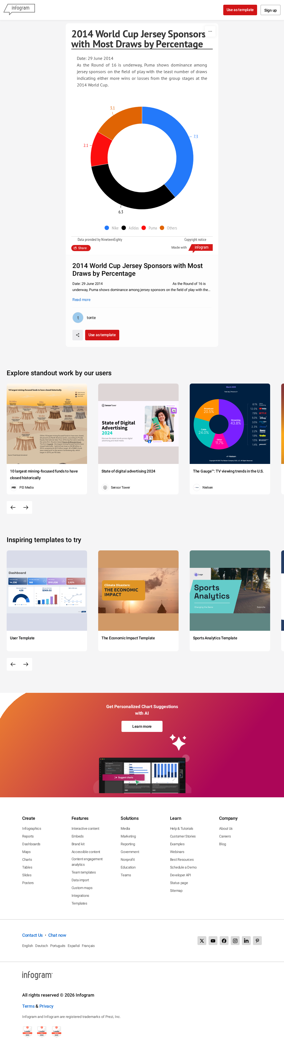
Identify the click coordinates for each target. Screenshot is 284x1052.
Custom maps (82, 888)
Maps (26, 852)
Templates (79, 903)
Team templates (84, 872)
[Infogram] (19, 10)
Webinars (177, 852)
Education (128, 867)
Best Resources (182, 859)
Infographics (31, 828)
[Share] (77, 335)
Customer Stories (183, 836)
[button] (113, 228)
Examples (177, 844)
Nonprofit (128, 859)
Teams (126, 875)
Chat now (57, 935)
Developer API (180, 875)
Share (82, 248)
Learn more (142, 726)
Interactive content (85, 828)
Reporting (128, 844)
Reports (28, 836)
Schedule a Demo (183, 867)
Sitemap (176, 890)
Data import (80, 880)
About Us (226, 828)
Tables (27, 867)
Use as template (240, 9)
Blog (222, 844)
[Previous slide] (13, 507)
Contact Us (32, 935)
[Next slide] (26, 507)
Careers (225, 836)
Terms (28, 1006)
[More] (210, 31)
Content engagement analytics (87, 862)
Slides (26, 875)
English (27, 946)
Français (88, 946)
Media (125, 828)
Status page (179, 883)
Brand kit (78, 844)
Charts (27, 859)
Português (57, 946)
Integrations (80, 895)
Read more (81, 299)
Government (130, 852)
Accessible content (86, 852)
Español (74, 946)
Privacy (46, 1006)
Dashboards (31, 844)
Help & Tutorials (181, 828)
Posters (28, 883)
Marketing (128, 836)
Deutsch (41, 946)
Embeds (78, 836)
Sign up (270, 10)
